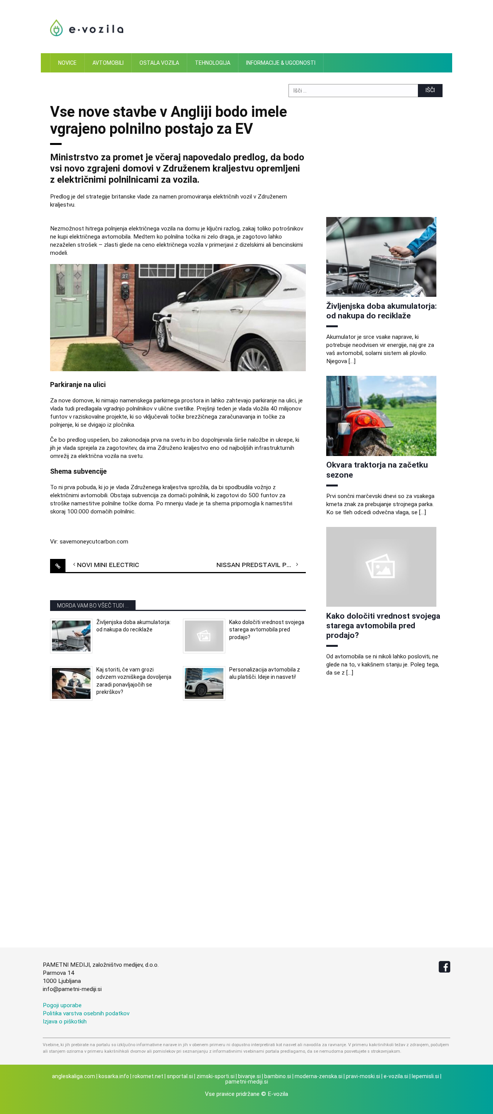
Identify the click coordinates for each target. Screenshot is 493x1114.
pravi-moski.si (363, 1076)
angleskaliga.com (73, 1076)
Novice (67, 63)
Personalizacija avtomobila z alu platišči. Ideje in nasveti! (264, 673)
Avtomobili (108, 63)
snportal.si (180, 1076)
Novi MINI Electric (108, 564)
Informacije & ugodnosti (280, 63)
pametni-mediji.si (246, 1082)
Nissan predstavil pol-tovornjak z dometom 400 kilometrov (261, 564)
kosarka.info (114, 1076)
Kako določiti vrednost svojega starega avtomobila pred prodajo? (266, 629)
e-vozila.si (396, 1076)
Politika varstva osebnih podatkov (86, 1013)
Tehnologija (212, 63)
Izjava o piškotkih (65, 1021)
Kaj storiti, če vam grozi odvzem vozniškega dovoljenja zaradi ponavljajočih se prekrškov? (133, 680)
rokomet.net (147, 1076)
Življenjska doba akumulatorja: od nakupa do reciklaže (133, 626)
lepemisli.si (425, 1076)
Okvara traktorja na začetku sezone (377, 469)
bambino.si (277, 1076)
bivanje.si (249, 1076)
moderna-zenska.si (318, 1076)
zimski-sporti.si (215, 1076)
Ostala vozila (159, 63)
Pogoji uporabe (62, 1005)
